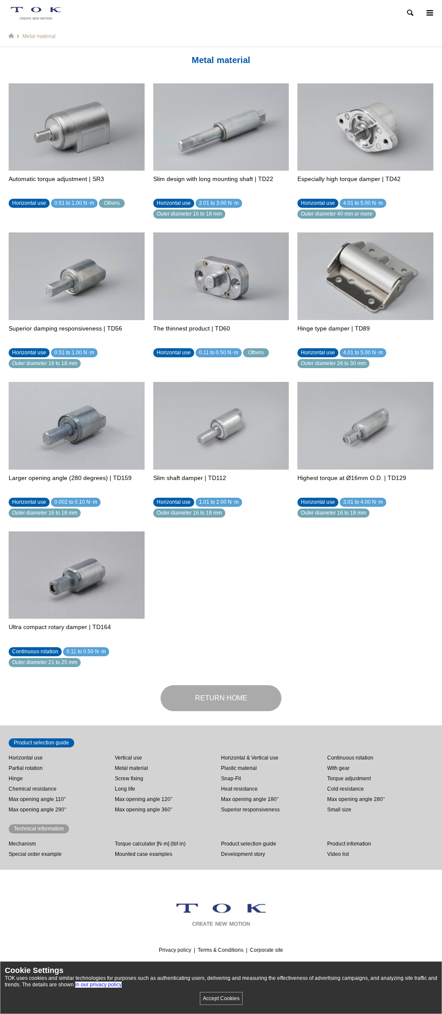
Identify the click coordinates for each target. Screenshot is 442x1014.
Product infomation (349, 844)
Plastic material (239, 768)
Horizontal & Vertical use (249, 758)
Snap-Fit (231, 779)
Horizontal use (26, 758)
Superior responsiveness (250, 810)
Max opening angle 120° (144, 799)
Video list (338, 854)
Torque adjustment (349, 779)
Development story (243, 854)
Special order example (35, 854)
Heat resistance (239, 789)
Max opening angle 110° (37, 799)
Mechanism (22, 844)
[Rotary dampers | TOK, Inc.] (36, 13)
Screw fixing (129, 779)
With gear (338, 768)
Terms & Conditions (220, 950)
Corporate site (266, 950)
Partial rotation (26, 768)
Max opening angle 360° (144, 810)
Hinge (16, 779)
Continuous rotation (350, 758)
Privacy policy (175, 950)
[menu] (429, 13)
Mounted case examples (143, 854)
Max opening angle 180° (250, 799)
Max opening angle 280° (356, 799)
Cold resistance (345, 789)
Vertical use (128, 758)
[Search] (410, 13)
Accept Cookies (221, 998)
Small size (339, 810)
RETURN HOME (221, 698)
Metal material (131, 768)
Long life (125, 789)
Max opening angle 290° (37, 810)
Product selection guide (248, 844)
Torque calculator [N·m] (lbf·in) (150, 844)
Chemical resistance (33, 789)
